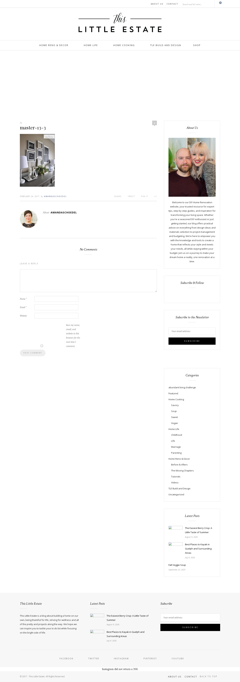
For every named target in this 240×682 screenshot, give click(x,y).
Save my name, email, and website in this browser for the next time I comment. (73, 336)
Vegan (174, 423)
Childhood (176, 434)
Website (23, 315)
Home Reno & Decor (53, 45)
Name (23, 299)
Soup (174, 411)
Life (173, 440)
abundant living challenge (182, 387)
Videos (175, 482)
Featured (173, 393)
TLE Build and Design (165, 45)
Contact (172, 3)
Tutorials (175, 476)
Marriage (176, 446)
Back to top (209, 676)
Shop (197, 45)
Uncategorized (176, 494)
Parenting (176, 452)
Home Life (91, 45)
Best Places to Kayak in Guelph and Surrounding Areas (198, 548)
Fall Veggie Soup (177, 565)
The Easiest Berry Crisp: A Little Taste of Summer (198, 530)
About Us (157, 3)
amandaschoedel (55, 196)
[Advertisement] (120, 85)
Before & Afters (179, 464)
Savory (175, 405)
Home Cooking (124, 45)
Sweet (174, 417)
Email (23, 307)
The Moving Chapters (182, 470)
